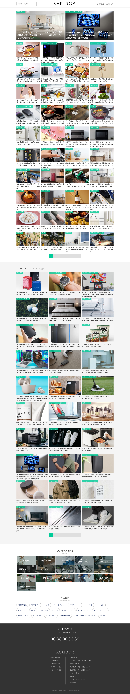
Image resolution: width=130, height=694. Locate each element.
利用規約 (73, 676)
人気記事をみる (55, 660)
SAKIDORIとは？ (76, 657)
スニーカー (37, 615)
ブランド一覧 (56, 670)
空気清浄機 (23, 605)
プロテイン (35, 605)
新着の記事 (100, 4)
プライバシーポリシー (77, 679)
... (79, 255)
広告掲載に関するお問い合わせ (80, 667)
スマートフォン (84, 610)
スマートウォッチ (101, 610)
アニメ (55, 610)
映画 (33, 610)
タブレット (74, 605)
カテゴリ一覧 (56, 663)
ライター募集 (74, 673)
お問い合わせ (74, 663)
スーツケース (51, 615)
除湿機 (103, 615)
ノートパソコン (60, 605)
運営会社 (73, 682)
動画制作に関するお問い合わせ (80, 670)
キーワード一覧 (55, 667)
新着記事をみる (55, 657)
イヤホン (101, 605)
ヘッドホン (23, 610)
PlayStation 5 (65, 615)
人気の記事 (110, 4)
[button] (18, 23)
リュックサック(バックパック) (86, 615)
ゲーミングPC (24, 615)
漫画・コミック (68, 610)
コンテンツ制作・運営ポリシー (80, 660)
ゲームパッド (88, 605)
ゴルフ (47, 605)
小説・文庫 (44, 610)
